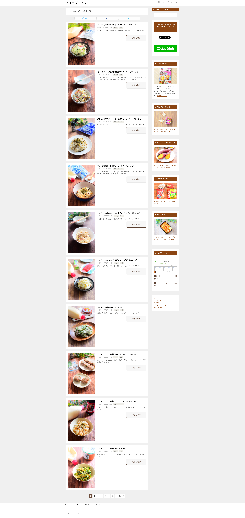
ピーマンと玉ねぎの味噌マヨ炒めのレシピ (112, 448)
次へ (120, 496)
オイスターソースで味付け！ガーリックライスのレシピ (117, 401)
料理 (121, 27)
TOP (73, 504)
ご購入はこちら (162, 96)
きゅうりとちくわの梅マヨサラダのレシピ (112, 307)
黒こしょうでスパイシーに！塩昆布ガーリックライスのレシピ (119, 119)
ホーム (156, 298)
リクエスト (157, 303)
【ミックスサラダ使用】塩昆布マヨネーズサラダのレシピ (117, 72)
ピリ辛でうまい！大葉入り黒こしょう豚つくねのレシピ (117, 354)
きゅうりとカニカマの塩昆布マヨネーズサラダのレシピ (117, 25)
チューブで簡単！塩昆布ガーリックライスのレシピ (115, 166)
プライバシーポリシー (160, 305)
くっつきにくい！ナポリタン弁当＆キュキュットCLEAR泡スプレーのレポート (165, 239)
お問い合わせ (158, 307)
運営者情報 (157, 300)
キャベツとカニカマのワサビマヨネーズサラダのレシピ (117, 260)
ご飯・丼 (116, 122)
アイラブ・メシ (76, 3)
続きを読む (136, 38)
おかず (116, 27)
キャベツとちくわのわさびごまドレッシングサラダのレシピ (118, 213)
